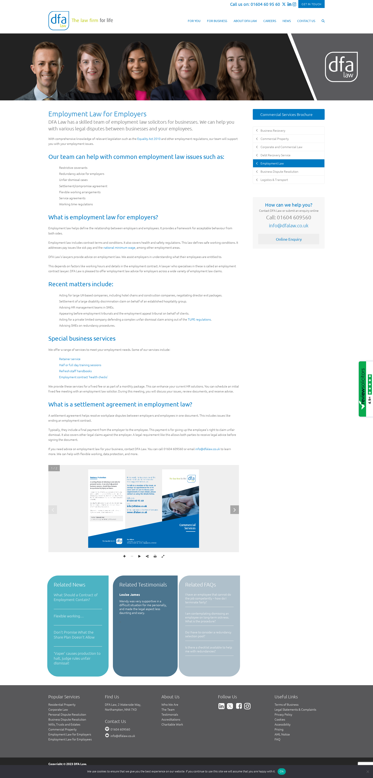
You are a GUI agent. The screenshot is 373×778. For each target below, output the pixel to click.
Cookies (280, 719)
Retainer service (70, 359)
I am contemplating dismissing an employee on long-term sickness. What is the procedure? (207, 617)
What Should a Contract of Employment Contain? (76, 597)
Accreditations (170, 719)
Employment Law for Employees (70, 739)
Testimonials (169, 714)
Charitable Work (172, 724)
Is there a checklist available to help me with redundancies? (208, 649)
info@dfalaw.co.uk (207, 449)
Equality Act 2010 (149, 138)
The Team (168, 709)
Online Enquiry (289, 239)
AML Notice (282, 734)
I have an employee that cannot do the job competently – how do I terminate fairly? (208, 598)
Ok (282, 771)
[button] (323, 20)
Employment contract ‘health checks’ (83, 377)
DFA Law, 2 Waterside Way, (123, 704)
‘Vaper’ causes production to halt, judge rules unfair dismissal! (77, 658)
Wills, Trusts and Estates (64, 724)
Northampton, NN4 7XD (121, 709)
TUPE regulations (199, 319)
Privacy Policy (283, 714)
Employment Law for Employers (69, 734)
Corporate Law (58, 709)
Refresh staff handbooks (75, 371)
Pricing (279, 729)
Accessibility (283, 724)
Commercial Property (62, 729)
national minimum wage (119, 247)
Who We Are (169, 704)
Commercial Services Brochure (286, 114)
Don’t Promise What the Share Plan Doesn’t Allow (74, 634)
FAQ (277, 739)
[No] (367, 771)
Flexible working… (69, 616)
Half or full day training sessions (80, 365)
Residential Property (62, 704)
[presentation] (119, 613)
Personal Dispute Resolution (67, 714)
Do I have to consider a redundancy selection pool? (208, 634)
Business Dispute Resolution (67, 719)
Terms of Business (287, 704)
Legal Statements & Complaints (295, 709)
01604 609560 (120, 729)
